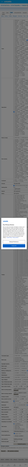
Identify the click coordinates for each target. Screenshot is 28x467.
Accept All (14, 245)
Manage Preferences (14, 241)
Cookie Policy (9, 237)
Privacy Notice (16, 237)
